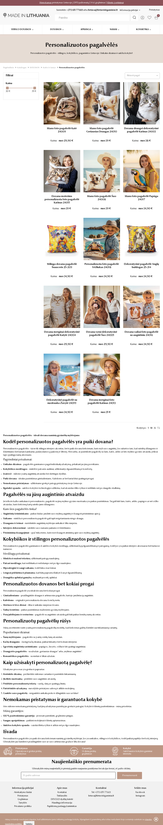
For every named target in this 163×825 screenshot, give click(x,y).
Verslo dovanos (21, 29)
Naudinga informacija (62, 803)
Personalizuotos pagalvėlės (72, 68)
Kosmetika (142, 29)
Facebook (140, 792)
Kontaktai (62, 792)
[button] (142, 75)
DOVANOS (34, 68)
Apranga (86, 29)
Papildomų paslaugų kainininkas (62, 806)
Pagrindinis (8, 68)
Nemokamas (45, 3)
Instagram (140, 796)
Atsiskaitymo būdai (23, 792)
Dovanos (55, 29)
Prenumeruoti (129, 775)
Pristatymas (154, 10)
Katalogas (21, 68)
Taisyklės (23, 803)
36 (155, 428)
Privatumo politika (22, 806)
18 (151, 428)
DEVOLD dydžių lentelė (62, 799)
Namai (113, 29)
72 (158, 428)
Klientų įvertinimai (115, 3)
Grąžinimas (23, 799)
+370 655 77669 (75, 10)
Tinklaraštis (62, 796)
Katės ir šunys (49, 68)
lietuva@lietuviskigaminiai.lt (103, 10)
